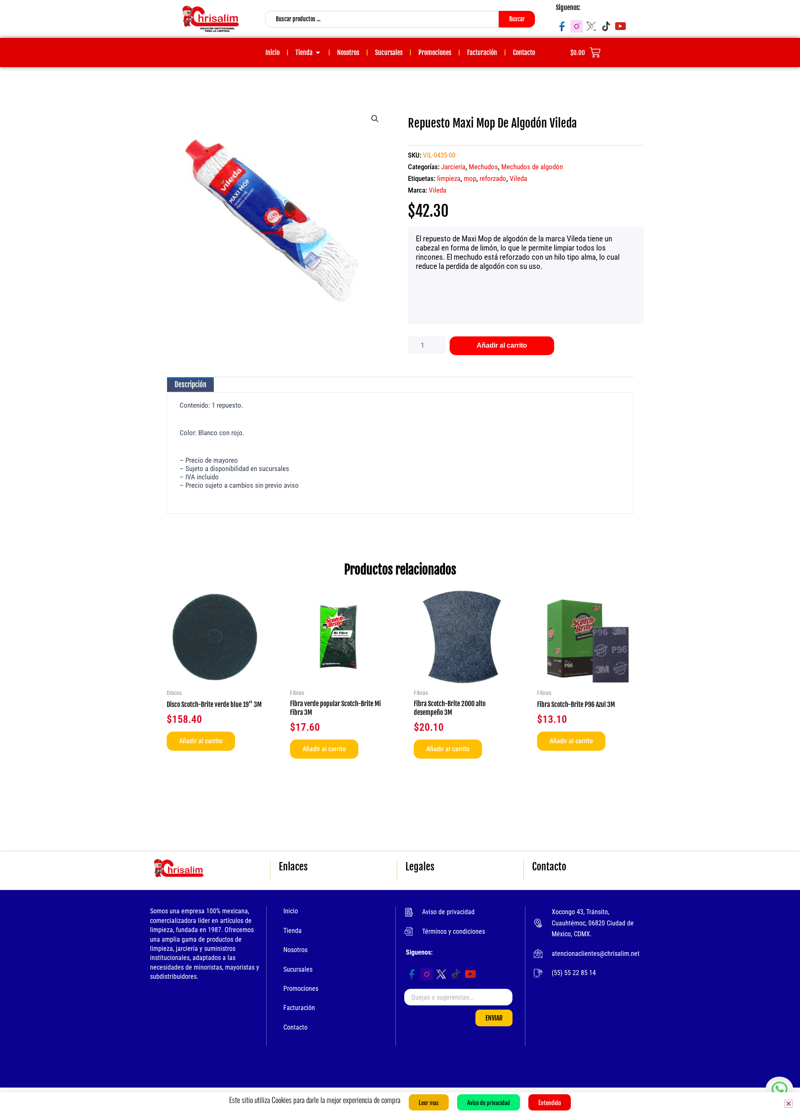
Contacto (295, 1027)
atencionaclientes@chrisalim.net (596, 954)
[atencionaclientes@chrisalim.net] (538, 953)
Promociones (300, 989)
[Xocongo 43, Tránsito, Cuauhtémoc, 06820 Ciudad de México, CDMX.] (538, 923)
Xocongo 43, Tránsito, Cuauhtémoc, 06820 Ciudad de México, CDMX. (593, 923)
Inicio (290, 911)
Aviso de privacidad (448, 912)
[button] (375, 118)
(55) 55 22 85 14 (574, 973)
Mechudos (483, 167)
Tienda (292, 931)
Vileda (518, 178)
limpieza (448, 178)
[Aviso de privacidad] (408, 912)
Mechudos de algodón (532, 167)
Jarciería (453, 167)
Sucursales (297, 969)
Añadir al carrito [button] (200, 741)
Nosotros (295, 950)
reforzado (493, 178)
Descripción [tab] (190, 384)
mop (470, 178)
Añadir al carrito (502, 345)
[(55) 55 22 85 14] (538, 973)
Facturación (299, 1008)
